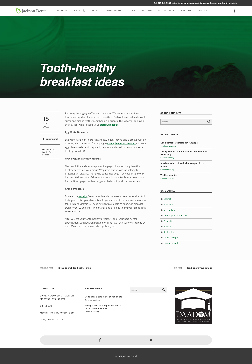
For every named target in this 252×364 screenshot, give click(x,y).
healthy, (82, 196)
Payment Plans (166, 10)
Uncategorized (171, 243)
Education (50, 149)
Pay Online (147, 10)
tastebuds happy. (109, 124)
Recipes (45, 154)
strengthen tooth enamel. (121, 143)
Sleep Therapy (171, 237)
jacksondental (52, 139)
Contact (202, 10)
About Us (62, 10)
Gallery (131, 10)
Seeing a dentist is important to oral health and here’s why (103, 307)
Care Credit (186, 10)
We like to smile (168, 175)
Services (77, 10)
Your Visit (95, 10)
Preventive (169, 221)
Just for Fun (47, 152)
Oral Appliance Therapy (175, 215)
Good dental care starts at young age (179, 142)
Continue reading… (168, 146)
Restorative (169, 232)
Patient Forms (113, 10)
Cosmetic (168, 199)
